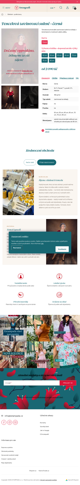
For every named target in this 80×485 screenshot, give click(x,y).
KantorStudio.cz (44, 470)
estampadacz (9, 422)
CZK (51, 8)
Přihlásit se (68, 383)
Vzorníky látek (44, 426)
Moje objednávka (6, 463)
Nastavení (17, 248)
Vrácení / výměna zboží (8, 459)
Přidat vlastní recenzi (46, 162)
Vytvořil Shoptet (73, 480)
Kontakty (43, 423)
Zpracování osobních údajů (9, 455)
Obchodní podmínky (7, 451)
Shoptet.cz (32, 470)
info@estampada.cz (14, 415)
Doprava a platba (6, 447)
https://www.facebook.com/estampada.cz (3, 422)
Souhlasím (62, 249)
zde (42, 243)
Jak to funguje (44, 430)
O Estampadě (44, 434)
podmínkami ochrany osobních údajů (50, 397)
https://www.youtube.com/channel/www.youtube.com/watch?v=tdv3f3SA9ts (15, 422)
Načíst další (30, 162)
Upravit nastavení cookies (48, 480)
